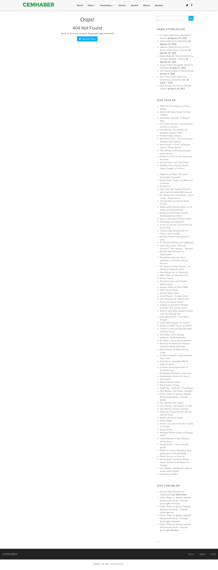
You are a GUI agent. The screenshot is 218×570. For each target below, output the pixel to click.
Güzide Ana (165, 186)
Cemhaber (175, 503)
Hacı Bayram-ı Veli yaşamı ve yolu (176, 406)
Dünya (146, 5)
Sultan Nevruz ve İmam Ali (172, 456)
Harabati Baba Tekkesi (170, 135)
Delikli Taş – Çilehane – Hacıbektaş (176, 388)
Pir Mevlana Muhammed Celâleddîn (177, 242)
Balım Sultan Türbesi (169, 385)
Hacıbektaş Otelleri (169, 474)
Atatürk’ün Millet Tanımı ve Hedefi (175, 325)
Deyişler (159, 5)
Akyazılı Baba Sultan (169, 293)
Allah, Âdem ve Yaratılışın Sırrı (174, 275)
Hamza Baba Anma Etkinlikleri (174, 41)
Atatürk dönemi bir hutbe (171, 418)
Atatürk (134, 5)
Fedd (213, 554)
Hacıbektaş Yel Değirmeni (172, 222)
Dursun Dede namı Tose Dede (174, 162)
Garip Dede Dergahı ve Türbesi (174, 323)
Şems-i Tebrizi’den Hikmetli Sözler (176, 219)
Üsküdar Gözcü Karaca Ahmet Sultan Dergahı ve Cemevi (174, 168)
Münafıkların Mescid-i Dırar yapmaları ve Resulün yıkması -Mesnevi (175, 260)
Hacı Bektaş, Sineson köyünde (174, 409)
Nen (172, 512)
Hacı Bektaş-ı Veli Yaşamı (172, 403)
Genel (80, 5)
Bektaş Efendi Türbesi (170, 382)
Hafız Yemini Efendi (169, 290)
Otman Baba (166, 420)
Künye (191, 554)
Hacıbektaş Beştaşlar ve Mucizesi (175, 373)
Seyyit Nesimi (166, 429)
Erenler (122, 5)
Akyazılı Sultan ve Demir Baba (174, 287)
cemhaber (117, 564)
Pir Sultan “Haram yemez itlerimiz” (176, 340)
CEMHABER (9, 554)
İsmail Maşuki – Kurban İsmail (174, 296)
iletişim (202, 554)
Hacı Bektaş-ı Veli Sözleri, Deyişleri (176, 391)
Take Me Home (88, 39)
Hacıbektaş (106, 5)
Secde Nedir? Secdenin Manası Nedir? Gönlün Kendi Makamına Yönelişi (175, 462)
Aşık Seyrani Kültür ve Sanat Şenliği (176, 71)
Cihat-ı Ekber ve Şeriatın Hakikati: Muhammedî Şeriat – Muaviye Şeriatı (175, 397)
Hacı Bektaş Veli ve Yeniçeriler (174, 272)
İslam (91, 5)
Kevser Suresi (166, 278)
